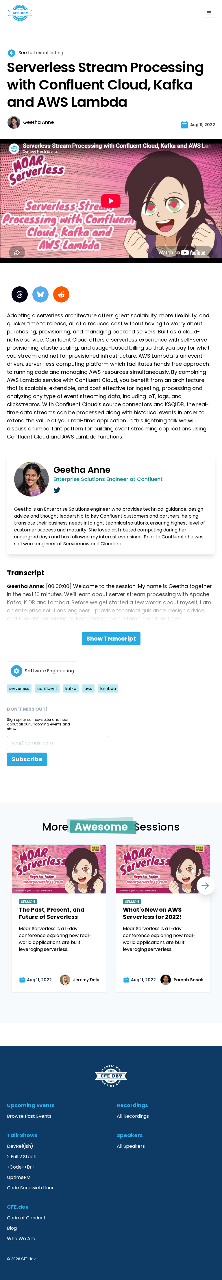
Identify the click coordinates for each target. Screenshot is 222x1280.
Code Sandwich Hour (30, 1187)
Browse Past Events (29, 1116)
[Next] (16, 885)
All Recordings (133, 1116)
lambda (108, 688)
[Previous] (206, 885)
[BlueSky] (40, 294)
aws (88, 688)
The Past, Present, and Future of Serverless (51, 913)
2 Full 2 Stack (21, 1156)
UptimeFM (18, 1177)
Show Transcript (111, 639)
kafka (70, 688)
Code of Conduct (26, 1217)
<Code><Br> (20, 1167)
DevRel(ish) (20, 1146)
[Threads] (20, 294)
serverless (19, 688)
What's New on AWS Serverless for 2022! (152, 913)
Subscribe (27, 759)
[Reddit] (61, 294)
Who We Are (21, 1238)
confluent (47, 688)
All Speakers (131, 1146)
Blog (12, 1228)
